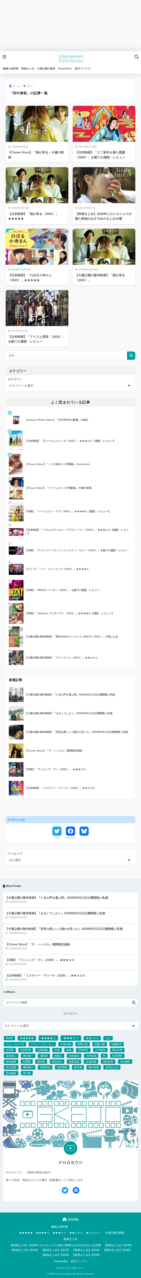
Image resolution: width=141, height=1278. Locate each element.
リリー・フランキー (42, 1044)
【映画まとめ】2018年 (86, 1254)
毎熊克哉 (74, 1061)
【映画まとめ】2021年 (86, 1250)
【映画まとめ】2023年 (24, 1250)
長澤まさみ (112, 1067)
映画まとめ (70, 1239)
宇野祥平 (83, 1049)
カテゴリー (15, 379)
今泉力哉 (66, 1044)
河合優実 (125, 1061)
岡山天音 (117, 1049)
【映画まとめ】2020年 (117, 1250)
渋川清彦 (11, 1067)
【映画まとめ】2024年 (118, 1245)
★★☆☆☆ (92, 1038)
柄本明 (41, 1061)
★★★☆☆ (71, 1038)
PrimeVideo (61, 1261)
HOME (73, 1219)
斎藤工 (58, 1055)
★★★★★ (27, 1038)
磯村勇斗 (28, 1067)
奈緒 (68, 1049)
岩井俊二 (11, 1055)
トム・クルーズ (15, 1044)
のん (108, 1038)
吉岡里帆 (42, 1049)
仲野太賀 (82, 1044)
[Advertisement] (70, 25)
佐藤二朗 (100, 1044)
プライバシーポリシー (70, 1268)
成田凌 (44, 1055)
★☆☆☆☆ (93, 1232)
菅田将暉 (62, 1067)
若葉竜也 (45, 1067)
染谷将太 (57, 1061)
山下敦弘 (100, 1049)
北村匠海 (25, 1049)
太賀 (57, 1049)
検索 (131, 355)
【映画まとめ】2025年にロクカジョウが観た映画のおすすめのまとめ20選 (55, 1245)
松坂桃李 (117, 1055)
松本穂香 (11, 1061)
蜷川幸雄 (93, 1067)
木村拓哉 (91, 1055)
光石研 (10, 1049)
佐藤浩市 (116, 1044)
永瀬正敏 (91, 1061)
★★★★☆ (48, 1038)
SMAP (9, 1038)
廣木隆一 (28, 1055)
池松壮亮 (108, 1061)
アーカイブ (15, 853)
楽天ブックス (79, 1261)
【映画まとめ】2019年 (55, 1254)
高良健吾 (11, 1073)
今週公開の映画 (114, 1232)
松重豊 (27, 1061)
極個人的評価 (59, 1226)
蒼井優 (78, 1067)
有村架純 (74, 1055)
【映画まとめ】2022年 (55, 1250)
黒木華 (27, 1073)
